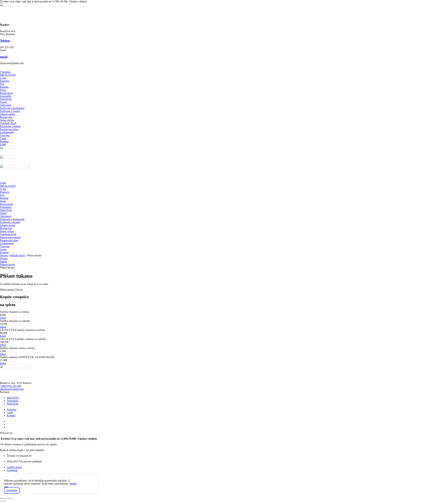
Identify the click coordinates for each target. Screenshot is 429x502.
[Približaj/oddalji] (1, 498)
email (3, 57)
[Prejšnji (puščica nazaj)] (1, 501)
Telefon (5, 40)
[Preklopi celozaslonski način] (4, 498)
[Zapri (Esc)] (11, 498)
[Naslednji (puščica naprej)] (4, 501)
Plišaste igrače (17, 255)
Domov (4, 255)
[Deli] (8, 498)
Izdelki (3, 261)
